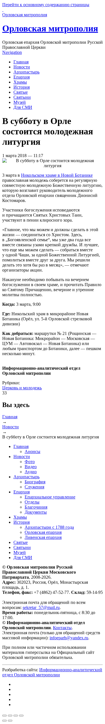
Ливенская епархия (43, 537)
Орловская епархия (43, 532)
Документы (36, 512)
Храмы (20, 82)
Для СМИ (22, 107)
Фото (30, 461)
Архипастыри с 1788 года (49, 527)
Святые (20, 92)
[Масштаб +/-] (21, 715)
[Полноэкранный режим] (15, 715)
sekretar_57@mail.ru (41, 607)
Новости (21, 67)
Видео (31, 466)
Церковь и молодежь (22, 387)
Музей (19, 102)
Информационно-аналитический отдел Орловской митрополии (52, 672)
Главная (21, 61)
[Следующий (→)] (10, 720)
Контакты (62, 627)
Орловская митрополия (50, 28)
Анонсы (32, 451)
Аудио (31, 471)
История (21, 87)
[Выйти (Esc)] (4, 715)
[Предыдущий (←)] (4, 720)
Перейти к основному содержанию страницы (45, 4)
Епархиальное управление (50, 497)
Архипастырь (26, 72)
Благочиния (36, 507)
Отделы (32, 502)
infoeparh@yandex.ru (69, 637)
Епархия (21, 77)
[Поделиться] (10, 715)
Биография (35, 481)
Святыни (22, 97)
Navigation (12, 52)
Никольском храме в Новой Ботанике (57, 175)
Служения (34, 486)
